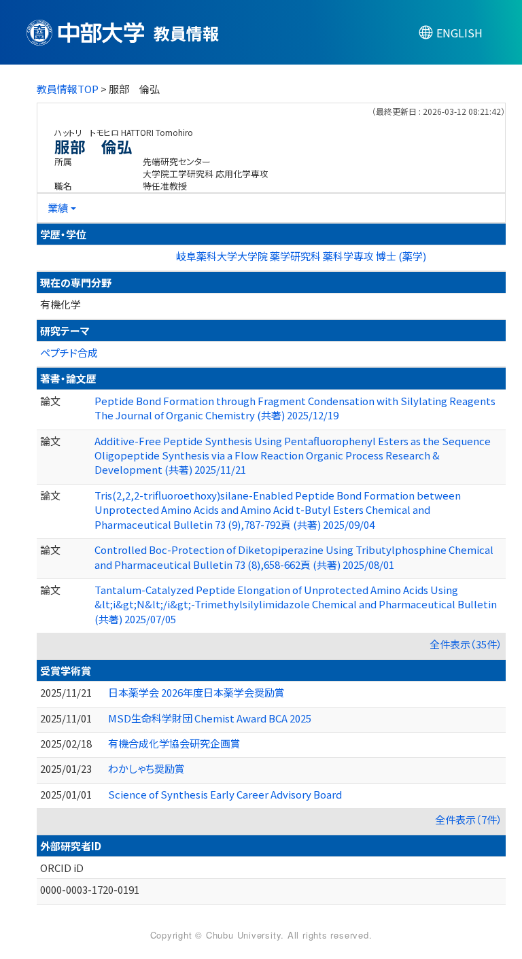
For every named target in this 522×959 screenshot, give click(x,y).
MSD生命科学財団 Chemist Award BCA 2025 (209, 718)
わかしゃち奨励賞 (146, 768)
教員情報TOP (68, 89)
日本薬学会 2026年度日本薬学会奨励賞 (196, 692)
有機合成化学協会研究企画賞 (174, 743)
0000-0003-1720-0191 (89, 889)
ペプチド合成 (69, 352)
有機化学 (60, 304)
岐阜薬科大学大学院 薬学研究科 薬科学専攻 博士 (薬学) (301, 256)
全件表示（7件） (468, 819)
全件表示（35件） (466, 644)
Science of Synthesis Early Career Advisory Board (225, 794)
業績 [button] (58, 207)
